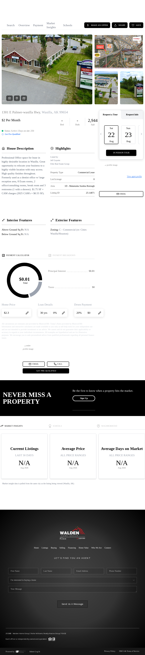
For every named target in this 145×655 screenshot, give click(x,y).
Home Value (84, 548)
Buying (54, 548)
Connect (108, 548)
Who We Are (96, 548)
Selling (62, 548)
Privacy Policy (109, 651)
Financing (72, 548)
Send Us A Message (72, 604)
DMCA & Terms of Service (129, 651)
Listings (45, 548)
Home (36, 548)
